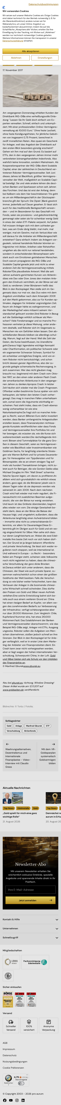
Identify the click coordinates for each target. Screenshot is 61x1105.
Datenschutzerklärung (13, 40)
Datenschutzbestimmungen (43, 4)
